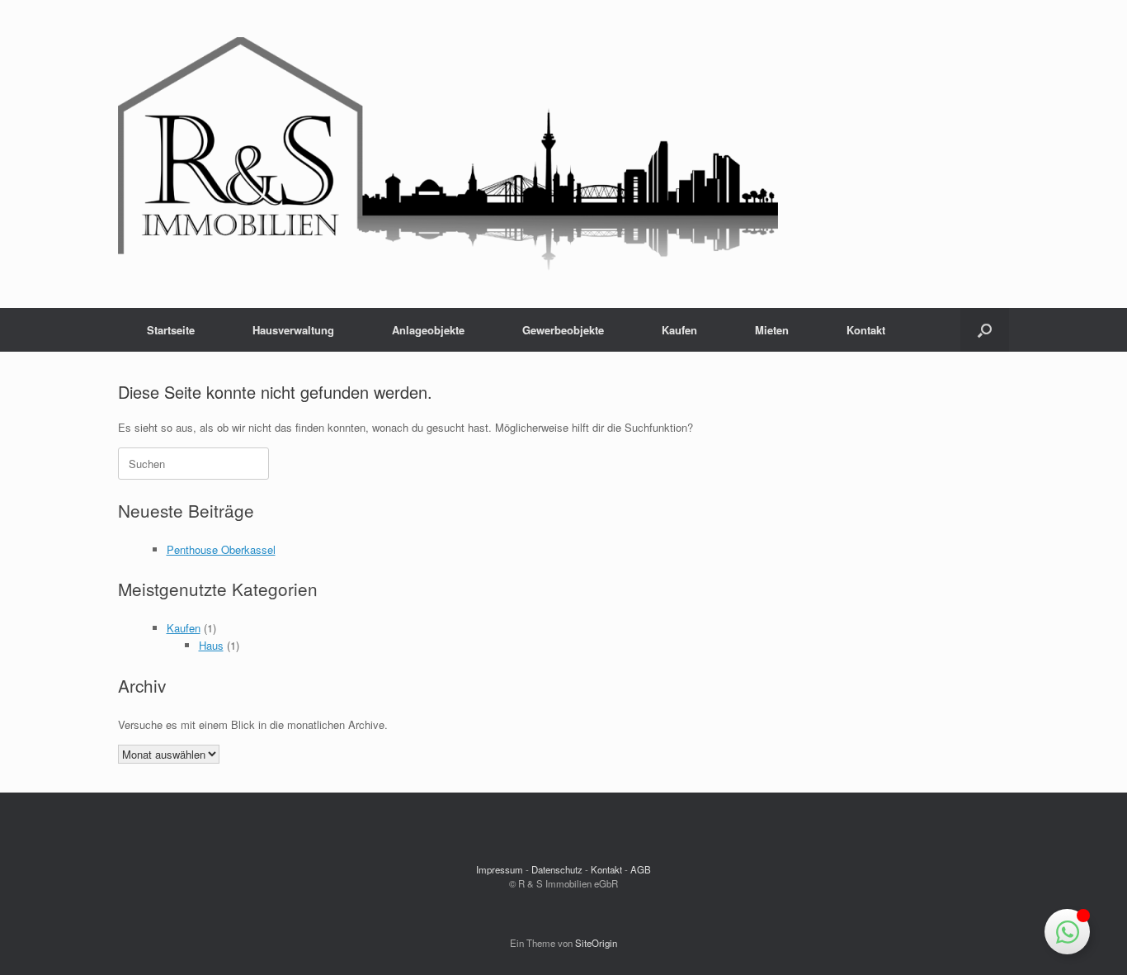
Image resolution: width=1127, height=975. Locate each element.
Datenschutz (556, 869)
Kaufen (679, 330)
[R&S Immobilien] (448, 154)
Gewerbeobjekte (563, 330)
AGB (640, 869)
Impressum (499, 869)
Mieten (772, 330)
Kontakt (865, 330)
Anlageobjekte (428, 330)
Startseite (171, 330)
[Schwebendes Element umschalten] (1067, 931)
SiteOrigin (596, 942)
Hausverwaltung (293, 330)
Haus (211, 645)
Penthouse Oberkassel (221, 549)
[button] (984, 330)
